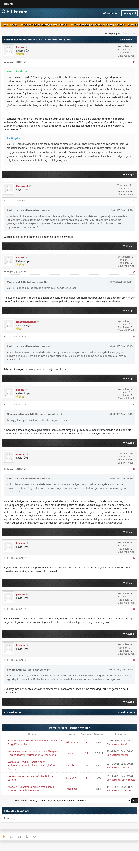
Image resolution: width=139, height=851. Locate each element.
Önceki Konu (13, 712)
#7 (134, 557)
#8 (134, 608)
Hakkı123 (71, 778)
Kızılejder (72, 788)
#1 (134, 61)
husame (20, 543)
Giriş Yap (111, 13)
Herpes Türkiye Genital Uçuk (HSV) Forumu (44, 24)
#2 (134, 200)
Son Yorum (113, 744)
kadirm (20, 47)
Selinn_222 (71, 742)
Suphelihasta (127, 779)
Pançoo (124, 754)
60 (86, 753)
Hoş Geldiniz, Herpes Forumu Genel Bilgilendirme (97, 24)
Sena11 (124, 744)
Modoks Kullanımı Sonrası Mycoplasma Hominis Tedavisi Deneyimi (31, 788)
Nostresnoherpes (26, 322)
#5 (134, 404)
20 (86, 765)
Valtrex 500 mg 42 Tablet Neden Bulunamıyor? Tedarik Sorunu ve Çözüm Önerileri (31, 765)
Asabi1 (72, 765)
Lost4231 (125, 767)
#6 (134, 468)
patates (20, 594)
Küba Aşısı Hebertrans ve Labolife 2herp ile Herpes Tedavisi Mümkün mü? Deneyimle (33, 752)
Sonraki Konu (125, 712)
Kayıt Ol (131, 13)
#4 (134, 336)
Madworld (22, 186)
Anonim (20, 454)
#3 (134, 272)
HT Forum (12, 24)
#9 (134, 659)
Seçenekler (126, 39)
